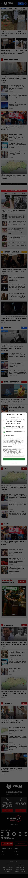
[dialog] (14, 439)
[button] (14, 436)
